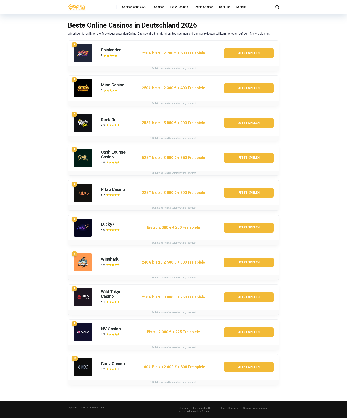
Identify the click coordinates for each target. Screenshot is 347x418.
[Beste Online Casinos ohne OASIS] (77, 6)
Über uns (224, 7)
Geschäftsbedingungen (255, 408)
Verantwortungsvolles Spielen (194, 411)
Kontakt (241, 7)
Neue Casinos (179, 7)
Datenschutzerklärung (204, 408)
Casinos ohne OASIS (135, 7)
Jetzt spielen (249, 53)
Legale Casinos (203, 7)
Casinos (159, 7)
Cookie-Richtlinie (229, 408)
